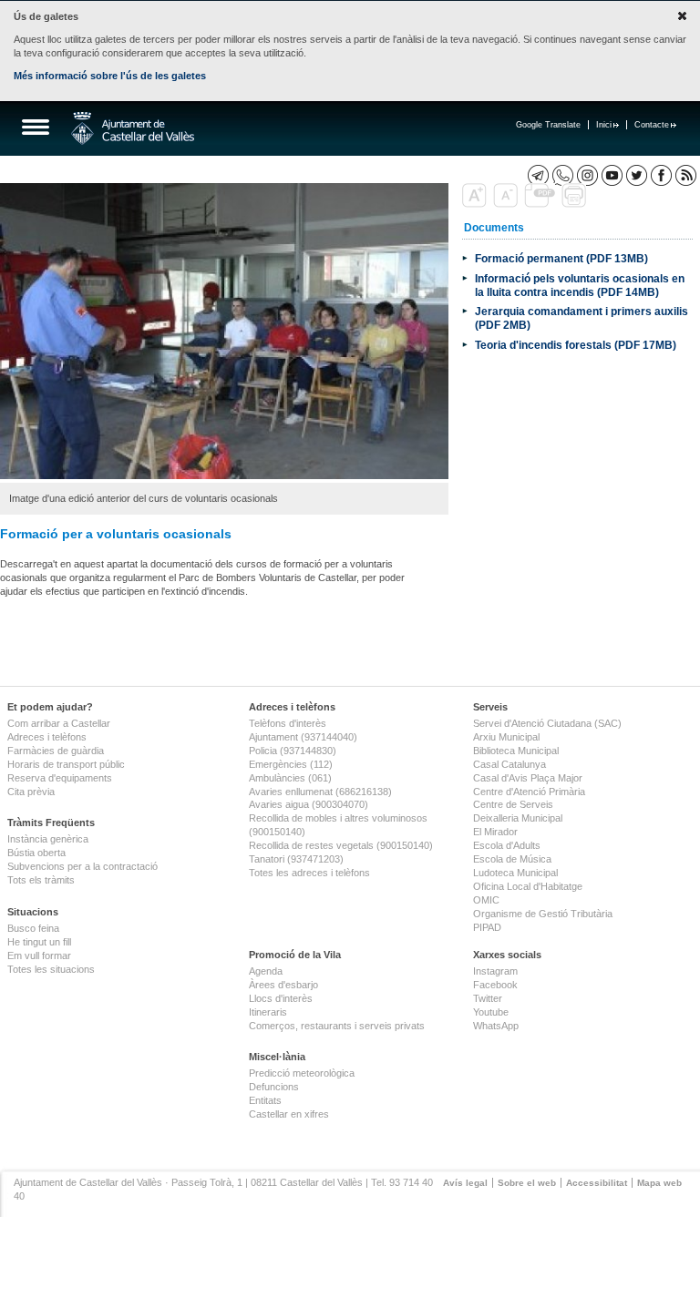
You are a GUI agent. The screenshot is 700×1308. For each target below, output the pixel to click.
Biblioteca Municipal (516, 750)
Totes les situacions (51, 969)
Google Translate (548, 124)
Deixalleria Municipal (517, 817)
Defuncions (274, 1086)
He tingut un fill (39, 941)
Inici (604, 124)
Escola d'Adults (506, 845)
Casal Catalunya (509, 764)
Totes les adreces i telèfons (309, 872)
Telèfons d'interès (287, 723)
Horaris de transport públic (66, 764)
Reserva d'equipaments (59, 777)
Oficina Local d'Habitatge (527, 886)
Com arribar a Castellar (58, 723)
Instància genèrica (47, 838)
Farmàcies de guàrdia (55, 750)
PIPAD (487, 927)
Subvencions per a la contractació (82, 866)
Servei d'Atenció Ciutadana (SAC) (547, 723)
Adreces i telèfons (47, 736)
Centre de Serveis (513, 804)
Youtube (491, 1012)
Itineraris (268, 1012)
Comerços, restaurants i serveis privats (337, 1025)
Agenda (266, 971)
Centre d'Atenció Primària (529, 791)
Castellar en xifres (289, 1114)
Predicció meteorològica (302, 1073)
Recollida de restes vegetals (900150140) (341, 845)
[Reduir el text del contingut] (507, 204)
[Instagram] (587, 175)
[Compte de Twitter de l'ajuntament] (636, 175)
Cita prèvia (31, 791)
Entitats (265, 1100)
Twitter (487, 998)
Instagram (495, 971)
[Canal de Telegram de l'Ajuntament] (538, 175)
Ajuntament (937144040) (303, 736)
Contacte (651, 124)
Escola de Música (512, 858)
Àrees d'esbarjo (283, 984)
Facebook (495, 984)
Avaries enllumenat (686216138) (320, 791)
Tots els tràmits (41, 879)
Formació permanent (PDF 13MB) (561, 258)
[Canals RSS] (685, 175)
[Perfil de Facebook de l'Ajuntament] (661, 175)
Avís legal (465, 1183)
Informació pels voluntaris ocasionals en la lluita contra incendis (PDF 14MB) (580, 285)
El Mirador (495, 831)
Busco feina (33, 928)
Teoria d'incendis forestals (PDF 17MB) (575, 345)
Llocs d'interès (281, 998)
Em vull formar (39, 955)
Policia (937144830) (292, 750)
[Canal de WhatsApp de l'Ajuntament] (562, 175)
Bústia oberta (36, 852)
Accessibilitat (596, 1183)
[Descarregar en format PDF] (541, 204)
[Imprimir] (575, 204)
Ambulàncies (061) (290, 777)
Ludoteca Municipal (515, 872)
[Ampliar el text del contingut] (476, 204)
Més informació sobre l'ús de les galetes (110, 75)
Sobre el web (527, 1183)
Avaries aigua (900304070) (308, 804)
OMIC (486, 899)
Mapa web (659, 1183)
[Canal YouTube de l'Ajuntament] (612, 175)
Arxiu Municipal (506, 736)
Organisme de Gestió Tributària (542, 913)
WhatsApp (496, 1025)
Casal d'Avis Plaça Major (527, 777)
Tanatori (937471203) (296, 858)
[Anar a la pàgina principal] (132, 128)
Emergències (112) (291, 764)
